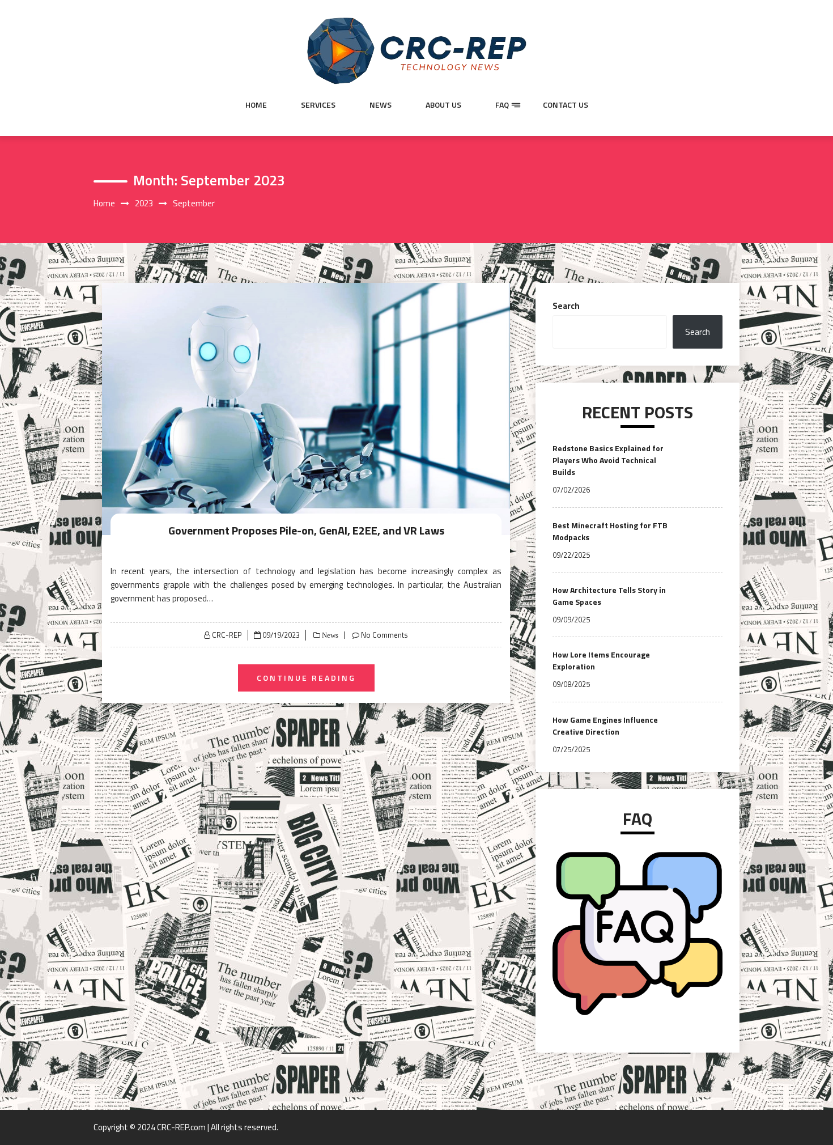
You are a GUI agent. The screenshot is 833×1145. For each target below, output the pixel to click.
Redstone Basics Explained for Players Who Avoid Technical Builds (608, 460)
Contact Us (565, 105)
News (380, 105)
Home (256, 105)
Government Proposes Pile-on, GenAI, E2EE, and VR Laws (306, 530)
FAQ (502, 105)
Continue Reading (306, 678)
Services (318, 105)
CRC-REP (227, 635)
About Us (443, 105)
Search (566, 306)
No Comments (384, 635)
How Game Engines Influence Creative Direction (605, 725)
